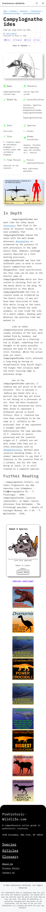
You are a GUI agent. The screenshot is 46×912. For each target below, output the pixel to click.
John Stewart (11, 33)
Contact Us (8, 872)
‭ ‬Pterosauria (35, 11)
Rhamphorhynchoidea (11, 13)
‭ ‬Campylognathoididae (31, 13)
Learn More (23, 572)
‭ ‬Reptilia (23, 11)
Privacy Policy (10, 868)
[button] (37, 3)
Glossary (10, 856)
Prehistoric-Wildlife (13, 3)
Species (9, 844)
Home (5, 11)
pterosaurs (9, 225)
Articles (10, 850)
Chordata (13, 11)
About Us (7, 863)
